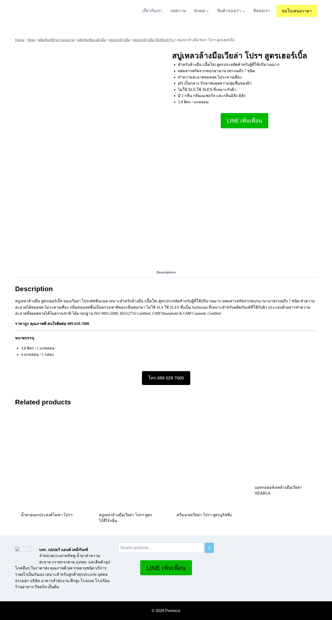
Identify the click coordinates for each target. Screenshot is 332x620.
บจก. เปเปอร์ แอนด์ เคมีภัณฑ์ (63, 550)
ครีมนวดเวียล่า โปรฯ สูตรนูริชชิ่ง (204, 515)
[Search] (209, 548)
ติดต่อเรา (261, 11)
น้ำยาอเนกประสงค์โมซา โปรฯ (46, 515)
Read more (31, 530)
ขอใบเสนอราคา (297, 11)
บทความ (178, 11)
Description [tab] (166, 272)
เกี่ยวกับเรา (152, 11)
